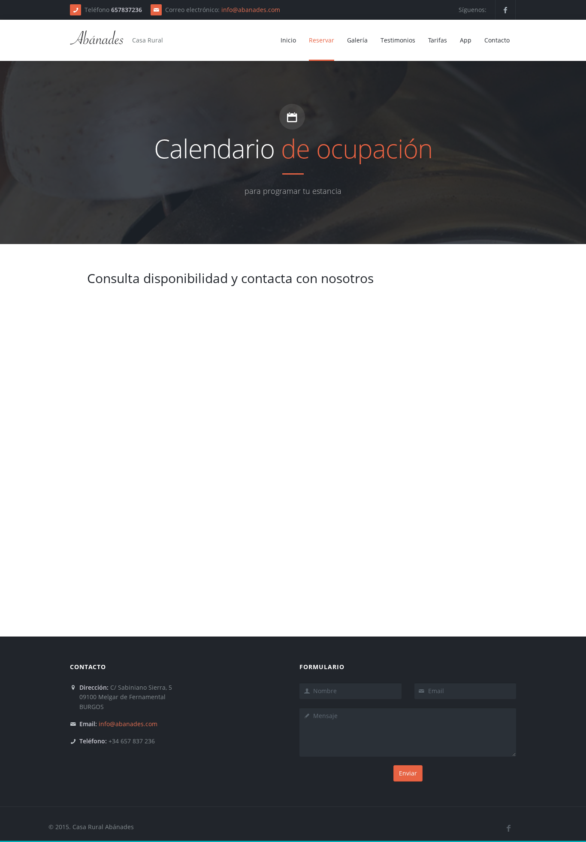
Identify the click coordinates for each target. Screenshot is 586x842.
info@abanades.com (250, 10)
